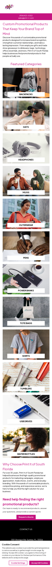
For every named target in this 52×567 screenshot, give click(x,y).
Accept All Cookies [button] (39, 563)
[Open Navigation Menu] (44, 7)
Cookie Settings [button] (18, 563)
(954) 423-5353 (26, 15)
